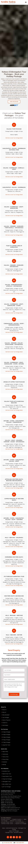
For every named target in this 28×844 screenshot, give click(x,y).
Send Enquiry (5, 725)
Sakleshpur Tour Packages (15, 820)
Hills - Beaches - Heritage (14, 615)
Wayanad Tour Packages (20, 823)
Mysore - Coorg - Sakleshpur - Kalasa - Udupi (14, 460)
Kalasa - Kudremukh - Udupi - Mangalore (14, 207)
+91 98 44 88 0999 (11, 804)
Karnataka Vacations (11, 806)
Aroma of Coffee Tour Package (14, 382)
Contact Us (4, 722)
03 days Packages (6, 731)
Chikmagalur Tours (6, 781)
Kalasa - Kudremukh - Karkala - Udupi (14, 168)
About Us (4, 709)
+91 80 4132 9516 (9, 801)
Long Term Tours (6, 744)
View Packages (14, 101)
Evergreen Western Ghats (14, 557)
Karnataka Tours (6, 771)
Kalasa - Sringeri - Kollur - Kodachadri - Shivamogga (14, 343)
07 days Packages (6, 742)
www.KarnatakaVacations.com (12, 809)
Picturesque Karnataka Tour (14, 576)
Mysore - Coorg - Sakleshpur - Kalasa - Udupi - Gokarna (14, 518)
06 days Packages (6, 739)
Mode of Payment (6, 720)
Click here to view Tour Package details (14, 138)
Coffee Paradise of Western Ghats (14, 499)
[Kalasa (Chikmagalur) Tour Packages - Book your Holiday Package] (8, 2)
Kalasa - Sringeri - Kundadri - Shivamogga (14, 265)
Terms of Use (5, 756)
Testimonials (5, 754)
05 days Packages (6, 737)
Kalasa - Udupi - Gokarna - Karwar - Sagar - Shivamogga (14, 441)
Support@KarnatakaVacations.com (12, 807)
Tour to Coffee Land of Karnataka (14, 246)
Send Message (14, 694)
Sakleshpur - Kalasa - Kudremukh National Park (14, 149)
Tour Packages (5, 717)
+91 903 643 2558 (9, 802)
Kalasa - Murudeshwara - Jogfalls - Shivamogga (14, 285)
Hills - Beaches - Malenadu (14, 537)
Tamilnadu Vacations (19, 822)
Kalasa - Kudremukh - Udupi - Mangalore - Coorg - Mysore (14, 363)
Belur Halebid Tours (6, 784)
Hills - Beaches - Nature (14, 635)
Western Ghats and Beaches (14, 596)
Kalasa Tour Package (14, 129)
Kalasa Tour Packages (14, 831)
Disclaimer (4, 761)
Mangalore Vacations (17, 819)
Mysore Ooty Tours (6, 773)
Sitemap (4, 764)
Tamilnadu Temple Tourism (7, 823)
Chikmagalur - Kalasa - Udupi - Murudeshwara (14, 324)
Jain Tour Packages (6, 786)
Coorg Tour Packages (7, 778)
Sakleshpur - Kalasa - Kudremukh (14, 187)
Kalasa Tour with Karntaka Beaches (14, 402)
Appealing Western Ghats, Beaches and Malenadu (14, 479)
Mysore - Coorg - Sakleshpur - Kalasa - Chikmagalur (14, 421)
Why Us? (4, 712)
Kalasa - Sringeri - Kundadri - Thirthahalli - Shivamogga (14, 227)
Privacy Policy (5, 759)
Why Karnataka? (5, 714)
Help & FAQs (5, 751)
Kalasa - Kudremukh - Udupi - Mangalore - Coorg (14, 304)
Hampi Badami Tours (7, 776)
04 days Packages (6, 734)
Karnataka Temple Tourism (7, 822)
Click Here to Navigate (12, 810)
